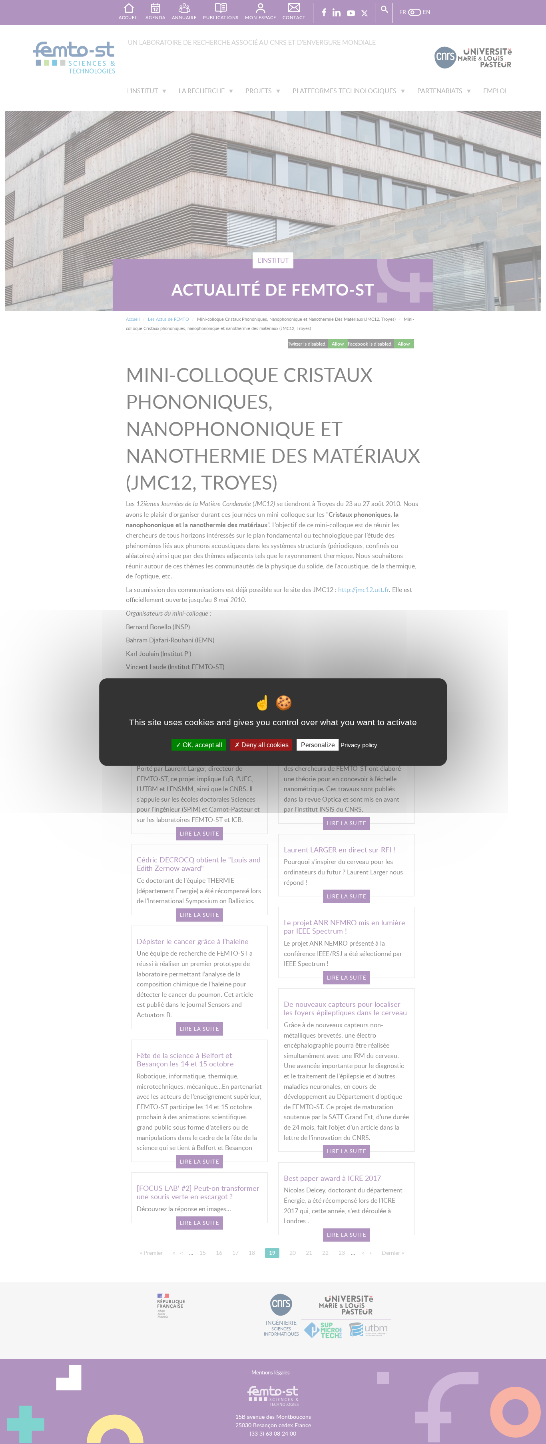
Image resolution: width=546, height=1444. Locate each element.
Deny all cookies (264, 744)
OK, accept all (201, 744)
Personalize (318, 744)
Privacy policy (359, 744)
